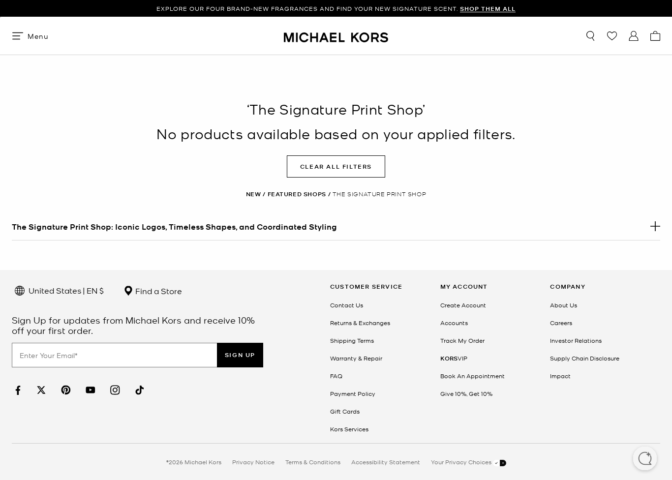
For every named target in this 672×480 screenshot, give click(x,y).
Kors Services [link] (349, 429)
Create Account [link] (463, 305)
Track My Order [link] (462, 340)
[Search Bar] (590, 36)
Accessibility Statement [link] (385, 462)
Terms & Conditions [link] (312, 462)
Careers (561, 323)
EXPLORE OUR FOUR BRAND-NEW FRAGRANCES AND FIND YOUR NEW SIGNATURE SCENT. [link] (336, 8)
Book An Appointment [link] (472, 376)
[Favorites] (612, 36)
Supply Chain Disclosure (584, 358)
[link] (17, 390)
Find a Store (157, 290)
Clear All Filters (336, 166)
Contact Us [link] (346, 305)
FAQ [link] (336, 376)
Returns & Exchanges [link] (360, 323)
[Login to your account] (634, 36)
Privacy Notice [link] (253, 462)
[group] (336, 8)
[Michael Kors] (336, 36)
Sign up (240, 355)
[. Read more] (336, 226)
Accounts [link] (454, 323)
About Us (563, 305)
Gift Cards (345, 411)
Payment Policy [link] (352, 393)
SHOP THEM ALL (488, 8)
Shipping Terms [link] (352, 340)
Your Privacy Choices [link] (462, 462)
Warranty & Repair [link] (356, 358)
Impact (560, 376)
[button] (645, 459)
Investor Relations (576, 340)
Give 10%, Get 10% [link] (466, 393)
